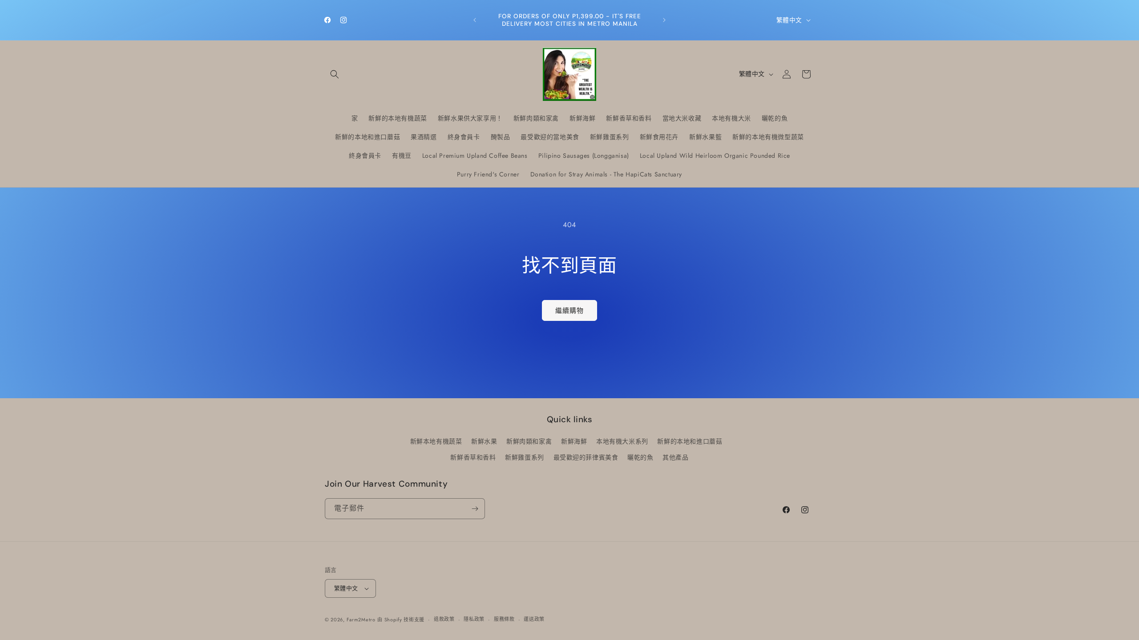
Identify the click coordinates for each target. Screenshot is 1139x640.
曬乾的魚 (640, 457)
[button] (334, 74)
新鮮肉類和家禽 (529, 441)
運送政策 (534, 619)
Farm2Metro (361, 619)
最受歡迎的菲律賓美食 (585, 457)
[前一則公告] (475, 20)
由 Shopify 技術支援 (400, 619)
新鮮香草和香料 (473, 457)
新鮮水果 (484, 441)
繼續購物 (569, 311)
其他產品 (675, 457)
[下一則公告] (664, 20)
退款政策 (444, 619)
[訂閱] (475, 508)
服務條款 (504, 619)
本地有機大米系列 (622, 441)
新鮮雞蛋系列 (524, 457)
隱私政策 (474, 619)
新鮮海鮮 (574, 441)
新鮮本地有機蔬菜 (436, 441)
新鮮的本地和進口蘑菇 (689, 441)
